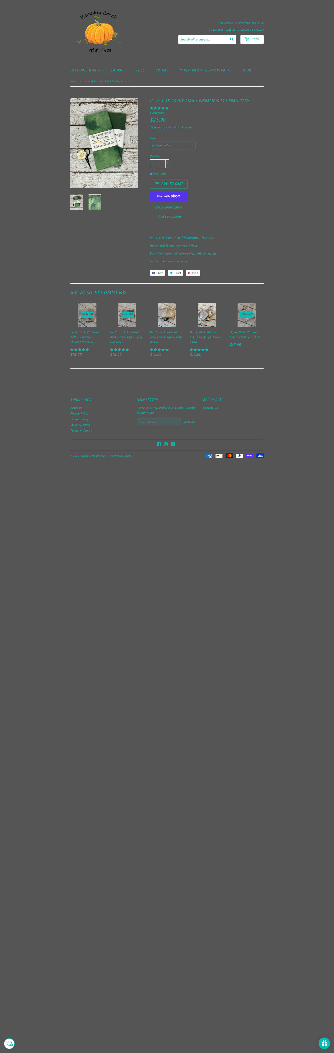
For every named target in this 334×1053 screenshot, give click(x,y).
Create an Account (252, 30)
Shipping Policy (80, 425)
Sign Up (189, 422)
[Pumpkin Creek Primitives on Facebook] (159, 444)
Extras (163, 70)
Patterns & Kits (85, 70)
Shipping (155, 127)
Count (153, 138)
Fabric (118, 70)
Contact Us (210, 407)
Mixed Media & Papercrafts (206, 70)
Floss (140, 70)
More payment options (168, 207)
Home (73, 81)
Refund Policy (79, 419)
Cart (255, 39)
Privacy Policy (79, 413)
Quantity (155, 156)
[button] (160, 108)
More (247, 70)
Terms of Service (81, 430)
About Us (76, 407)
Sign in (230, 30)
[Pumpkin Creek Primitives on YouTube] (173, 444)
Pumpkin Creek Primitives (93, 456)
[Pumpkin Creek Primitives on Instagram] (166, 444)
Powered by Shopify (120, 456)
